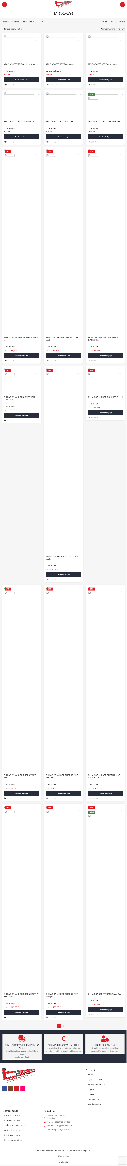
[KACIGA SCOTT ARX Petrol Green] (63, 48)
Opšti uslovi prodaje (13, 1130)
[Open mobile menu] (4, 4)
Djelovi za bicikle (95, 1079)
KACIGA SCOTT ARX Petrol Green (60, 64)
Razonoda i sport (95, 1099)
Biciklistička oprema (96, 1084)
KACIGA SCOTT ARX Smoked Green (103, 64)
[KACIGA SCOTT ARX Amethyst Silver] (21, 48)
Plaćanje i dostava (12, 1115)
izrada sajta (63, 1162)
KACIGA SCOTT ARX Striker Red (59, 121)
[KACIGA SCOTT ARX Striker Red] (63, 105)
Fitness (91, 1094)
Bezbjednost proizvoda (14, 1140)
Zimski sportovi (94, 1104)
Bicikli (90, 1074)
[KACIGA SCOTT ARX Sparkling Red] (21, 105)
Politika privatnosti (12, 1135)
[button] (63, 136)
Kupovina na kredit (12, 1120)
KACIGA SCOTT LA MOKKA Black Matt (104, 121)
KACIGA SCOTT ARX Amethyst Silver (19, 64)
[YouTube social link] (16, 1088)
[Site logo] (63, 4)
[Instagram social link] (10, 1088)
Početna (5, 21)
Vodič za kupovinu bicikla (15, 1125)
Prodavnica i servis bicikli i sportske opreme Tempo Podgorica (63, 1150)
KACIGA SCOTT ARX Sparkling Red (19, 121)
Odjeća (91, 1089)
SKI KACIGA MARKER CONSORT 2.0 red (105, 397)
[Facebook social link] (4, 1088)
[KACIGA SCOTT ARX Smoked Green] (105, 48)
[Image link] (18, 1075)
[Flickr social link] (22, 1088)
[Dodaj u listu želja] (36, 38)
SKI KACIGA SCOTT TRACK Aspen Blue (104, 994)
